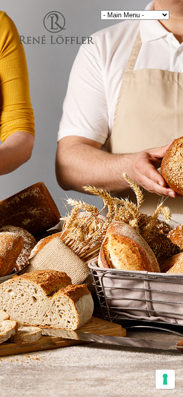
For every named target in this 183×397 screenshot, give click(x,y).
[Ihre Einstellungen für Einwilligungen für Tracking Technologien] (165, 379)
